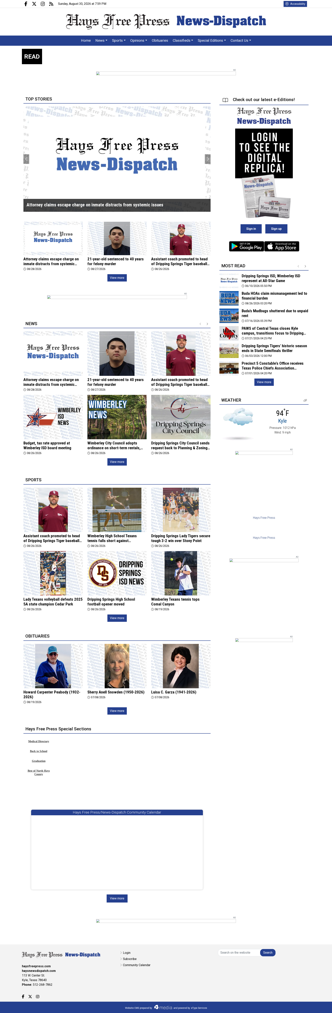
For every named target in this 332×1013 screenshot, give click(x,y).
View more (117, 278)
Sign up (276, 229)
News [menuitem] (100, 40)
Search (267, 952)
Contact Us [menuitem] (239, 40)
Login (126, 953)
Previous (26, 159)
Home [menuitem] (86, 40)
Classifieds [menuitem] (181, 40)
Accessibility (297, 3)
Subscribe (130, 959)
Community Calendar (136, 965)
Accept (319, 1006)
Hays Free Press (264, 518)
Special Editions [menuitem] (210, 40)
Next (208, 159)
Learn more (300, 1006)
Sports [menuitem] (117, 40)
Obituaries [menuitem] (160, 40)
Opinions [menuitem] (137, 40)
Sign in (251, 229)
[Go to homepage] (166, 22)
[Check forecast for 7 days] (238, 424)
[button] (305, 400)
